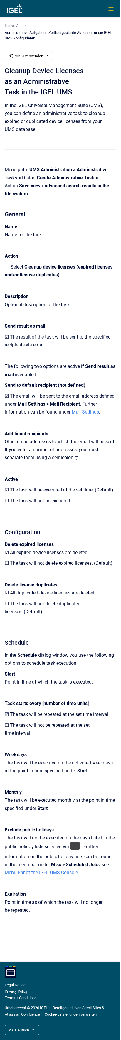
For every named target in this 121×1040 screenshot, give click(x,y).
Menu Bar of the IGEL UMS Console (41, 872)
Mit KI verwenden (28, 56)
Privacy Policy (16, 991)
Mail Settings (85, 412)
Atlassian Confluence (22, 1014)
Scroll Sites (91, 1008)
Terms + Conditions (21, 998)
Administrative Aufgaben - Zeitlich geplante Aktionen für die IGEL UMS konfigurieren (58, 35)
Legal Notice (15, 985)
